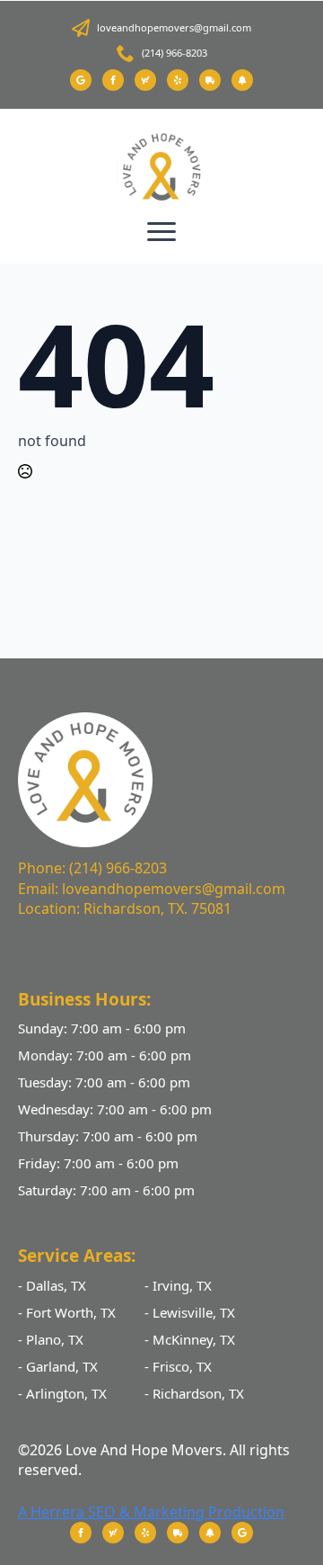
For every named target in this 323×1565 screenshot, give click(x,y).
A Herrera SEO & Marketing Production (151, 1512)
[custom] (81, 80)
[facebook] (113, 80)
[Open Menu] (161, 231)
